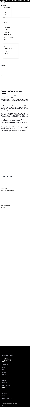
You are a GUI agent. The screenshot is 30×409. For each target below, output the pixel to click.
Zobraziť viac (3, 207)
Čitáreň (15, 95)
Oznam (2, 188)
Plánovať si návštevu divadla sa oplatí (7, 190)
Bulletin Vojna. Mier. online (5, 205)
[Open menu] (1, 72)
